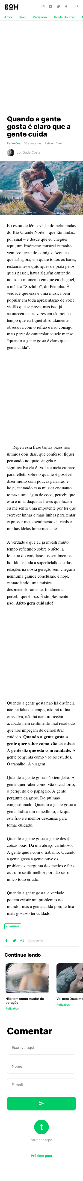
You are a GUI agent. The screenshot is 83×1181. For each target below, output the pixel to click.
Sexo (22, 17)
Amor (8, 17)
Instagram (43, 6)
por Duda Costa (28, 152)
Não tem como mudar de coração (25, 1000)
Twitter (59, 6)
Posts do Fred (65, 17)
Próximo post (41, 1156)
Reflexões (40, 17)
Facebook (67, 6)
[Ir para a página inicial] (11, 7)
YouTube (51, 6)
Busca (75, 6)
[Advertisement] (41, 67)
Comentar (12, 926)
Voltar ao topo (41, 1140)
